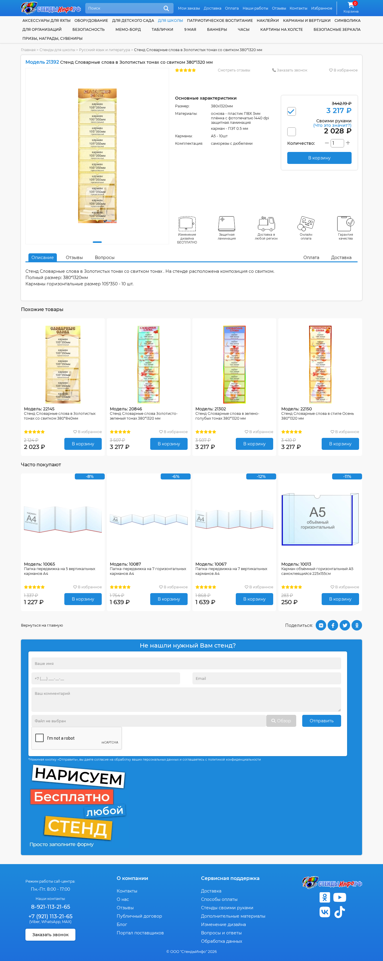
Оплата (232, 8)
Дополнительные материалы (233, 916)
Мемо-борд (128, 29)
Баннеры (217, 29)
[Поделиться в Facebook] (333, 625)
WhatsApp (50, 921)
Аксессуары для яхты (46, 20)
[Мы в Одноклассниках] (324, 897)
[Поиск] (166, 8)
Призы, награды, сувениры (52, 38)
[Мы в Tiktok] (339, 912)
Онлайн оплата (306, 236)
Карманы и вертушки (307, 20)
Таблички (162, 29)
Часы (244, 29)
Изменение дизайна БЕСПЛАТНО (187, 238)
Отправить (322, 721)
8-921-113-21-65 (50, 907)
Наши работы (255, 8)
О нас (123, 899)
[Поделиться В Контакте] (321, 625)
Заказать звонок (291, 70)
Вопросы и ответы (221, 933)
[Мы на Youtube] (339, 897)
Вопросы (105, 257)
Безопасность (88, 29)
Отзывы (279, 8)
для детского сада (133, 20)
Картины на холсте (281, 29)
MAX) (67, 921)
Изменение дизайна (223, 924)
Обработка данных (221, 941)
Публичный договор (139, 916)
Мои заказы (189, 8)
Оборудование (91, 20)
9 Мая (190, 29)
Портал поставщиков (140, 933)
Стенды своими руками (227, 907)
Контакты (298, 8)
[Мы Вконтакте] (324, 912)
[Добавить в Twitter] (345, 625)
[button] (97, 242)
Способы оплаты (219, 899)
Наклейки (268, 20)
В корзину (83, 444)
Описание (42, 257)
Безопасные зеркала (337, 29)
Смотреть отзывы (234, 70)
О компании (132, 878)
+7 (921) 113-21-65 (50, 916)
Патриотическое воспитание (220, 20)
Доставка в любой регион (266, 236)
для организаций (42, 29)
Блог (122, 924)
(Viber (34, 921)
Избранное (321, 8)
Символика (348, 20)
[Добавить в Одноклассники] (357, 625)
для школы (170, 20)
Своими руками (332, 122)
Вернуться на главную (42, 625)
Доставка (212, 8)
